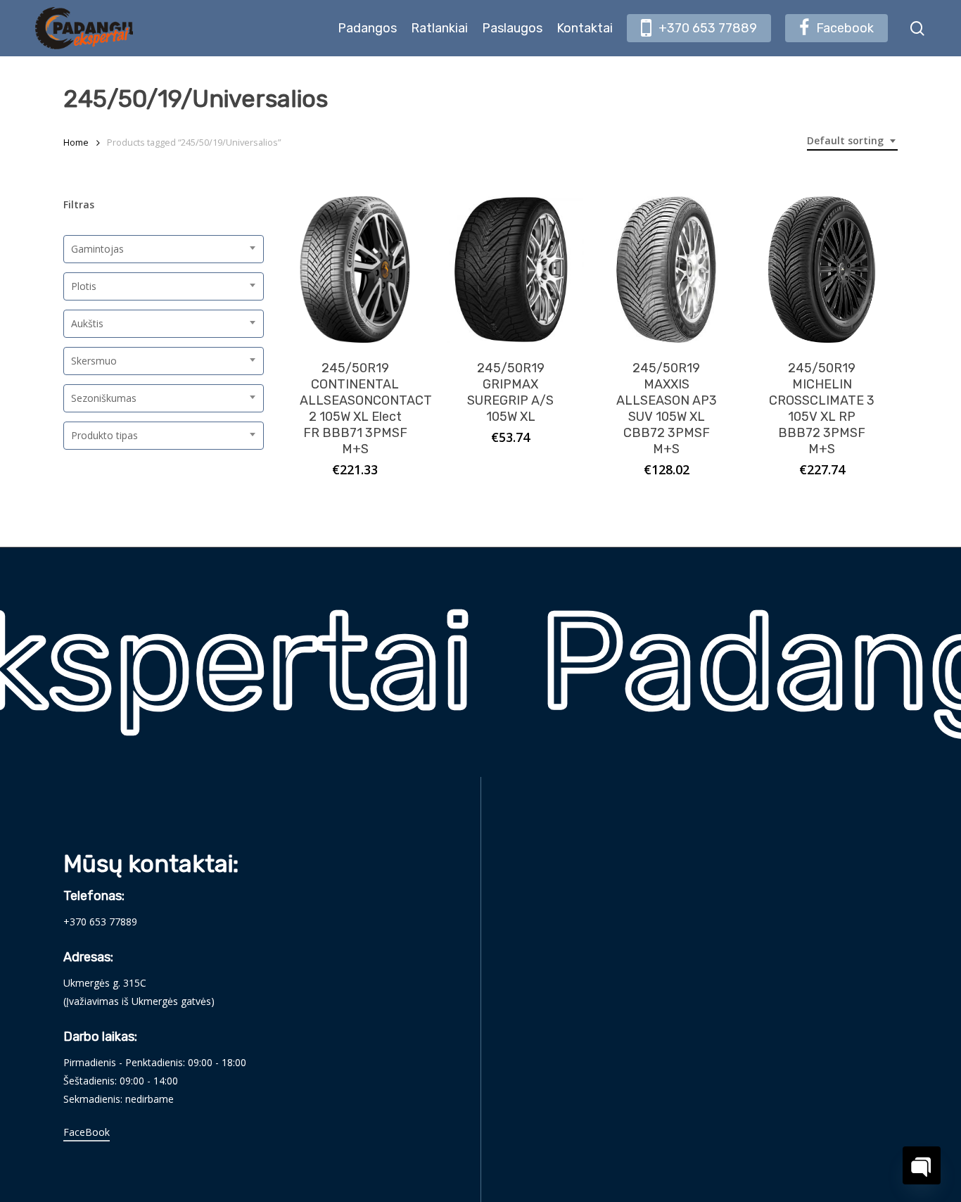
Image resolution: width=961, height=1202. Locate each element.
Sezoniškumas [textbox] (103, 398)
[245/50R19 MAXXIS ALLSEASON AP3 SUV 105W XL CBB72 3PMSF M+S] (666, 269)
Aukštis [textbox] (87, 323)
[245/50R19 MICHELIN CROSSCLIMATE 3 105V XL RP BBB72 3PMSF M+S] (822, 269)
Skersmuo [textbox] (94, 360)
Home (76, 142)
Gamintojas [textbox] (97, 248)
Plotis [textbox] (83, 286)
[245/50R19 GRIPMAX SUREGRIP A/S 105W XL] (511, 269)
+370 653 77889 (100, 921)
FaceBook (86, 1132)
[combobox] (852, 141)
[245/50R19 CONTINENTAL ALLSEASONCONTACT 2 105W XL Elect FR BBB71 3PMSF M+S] (355, 269)
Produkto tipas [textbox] (104, 435)
